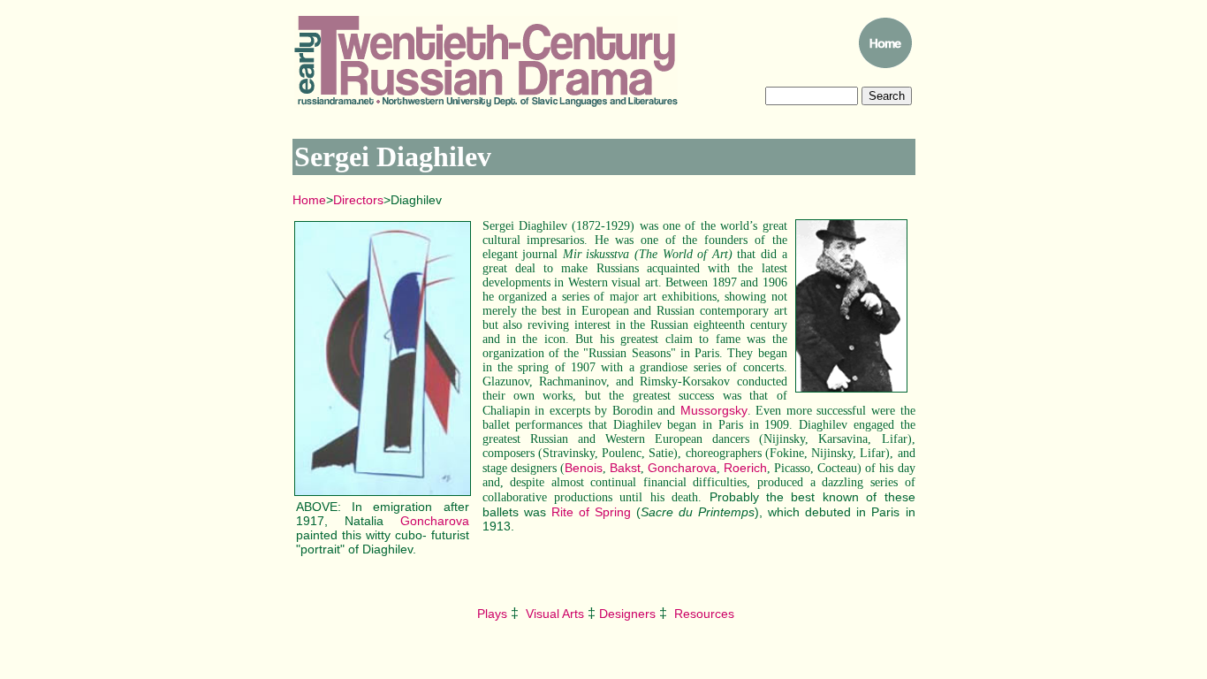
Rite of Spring (591, 512)
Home (309, 200)
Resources (704, 614)
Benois (584, 468)
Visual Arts (555, 614)
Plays (490, 614)
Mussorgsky (714, 410)
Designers (627, 614)
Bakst (625, 468)
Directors (358, 200)
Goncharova (434, 521)
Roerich (745, 468)
